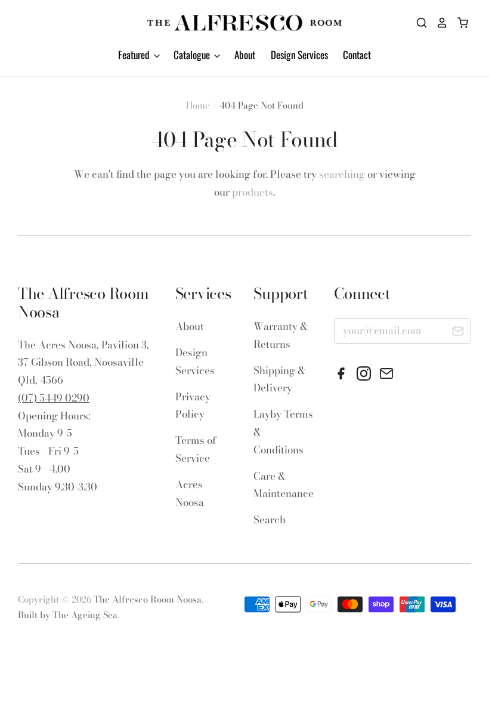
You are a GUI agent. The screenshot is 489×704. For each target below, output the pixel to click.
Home (198, 105)
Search (269, 519)
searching (342, 174)
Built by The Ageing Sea (67, 615)
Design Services (299, 54)
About (244, 54)
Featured (135, 54)
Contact (357, 54)
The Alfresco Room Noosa (148, 599)
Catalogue (193, 54)
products (252, 192)
